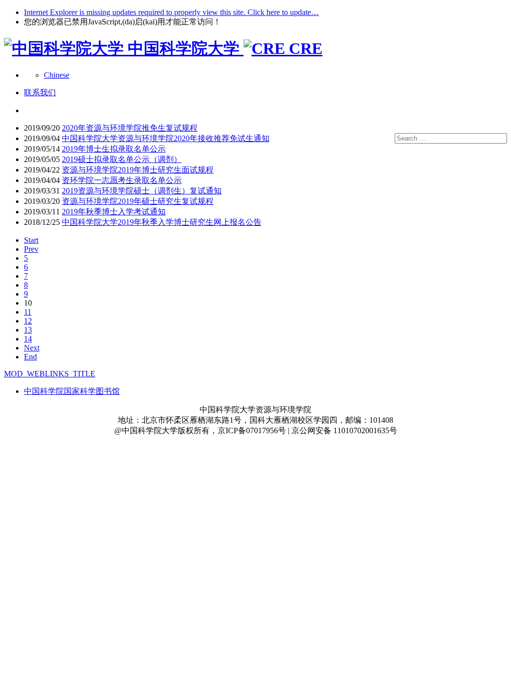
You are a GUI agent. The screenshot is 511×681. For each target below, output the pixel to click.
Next (31, 347)
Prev (31, 249)
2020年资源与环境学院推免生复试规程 (130, 128)
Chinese (56, 75)
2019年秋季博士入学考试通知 (114, 211)
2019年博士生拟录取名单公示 (114, 149)
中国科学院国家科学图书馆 (72, 391)
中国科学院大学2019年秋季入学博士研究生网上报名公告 (161, 222)
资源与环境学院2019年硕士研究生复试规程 (138, 201)
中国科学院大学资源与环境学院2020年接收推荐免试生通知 (165, 138)
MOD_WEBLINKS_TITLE (49, 373)
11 (27, 312)
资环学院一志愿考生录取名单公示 (122, 180)
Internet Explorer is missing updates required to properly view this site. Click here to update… (171, 12)
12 (28, 321)
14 (28, 339)
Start (31, 240)
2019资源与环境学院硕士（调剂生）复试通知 (142, 190)
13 (28, 330)
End (30, 356)
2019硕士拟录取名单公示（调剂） (122, 159)
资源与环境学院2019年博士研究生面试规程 (138, 170)
